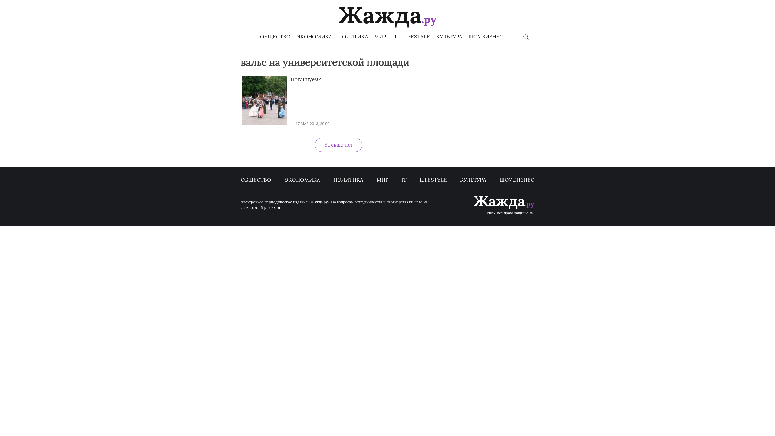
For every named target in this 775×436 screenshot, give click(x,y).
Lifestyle (416, 36)
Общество (275, 36)
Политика (353, 36)
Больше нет (338, 144)
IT (394, 36)
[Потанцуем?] (264, 123)
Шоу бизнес (485, 36)
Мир (380, 36)
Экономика (314, 36)
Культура (449, 36)
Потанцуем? (306, 79)
